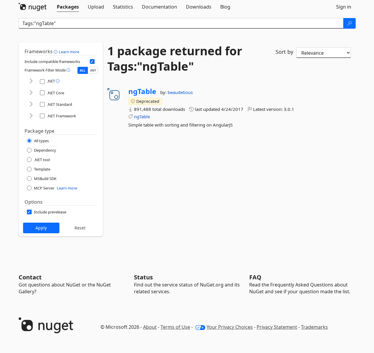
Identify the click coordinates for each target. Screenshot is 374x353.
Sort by (284, 51)
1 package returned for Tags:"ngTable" (174, 58)
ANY (93, 70)
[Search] (349, 23)
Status (143, 277)
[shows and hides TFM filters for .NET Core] (31, 93)
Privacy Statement (277, 327)
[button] (56, 51)
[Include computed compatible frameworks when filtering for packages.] (92, 61)
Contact (30, 277)
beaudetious (180, 92)
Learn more (69, 51)
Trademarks (314, 327)
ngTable (142, 91)
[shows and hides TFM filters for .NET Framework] (31, 116)
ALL (82, 70)
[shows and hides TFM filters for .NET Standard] (31, 104)
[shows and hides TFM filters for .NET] (31, 81)
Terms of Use (175, 327)
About (150, 327)
